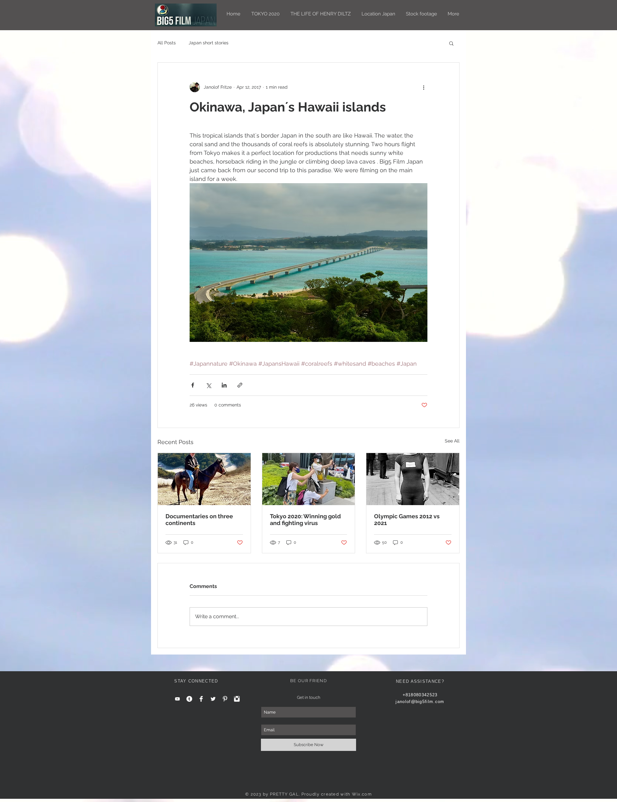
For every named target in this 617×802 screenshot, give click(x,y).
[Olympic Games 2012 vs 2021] (412, 479)
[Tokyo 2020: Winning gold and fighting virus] (308, 479)
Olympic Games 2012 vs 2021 (407, 519)
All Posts (166, 42)
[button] (451, 43)
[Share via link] (240, 385)
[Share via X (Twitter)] (208, 385)
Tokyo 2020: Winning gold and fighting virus (305, 519)
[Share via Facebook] (193, 385)
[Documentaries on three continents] (204, 479)
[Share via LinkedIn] (224, 385)
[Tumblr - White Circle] (189, 699)
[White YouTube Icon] (177, 699)
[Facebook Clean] (201, 699)
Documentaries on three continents (199, 519)
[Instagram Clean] (237, 699)
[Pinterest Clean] (225, 699)
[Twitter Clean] (213, 699)
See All (452, 440)
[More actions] (423, 87)
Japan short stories (208, 42)
